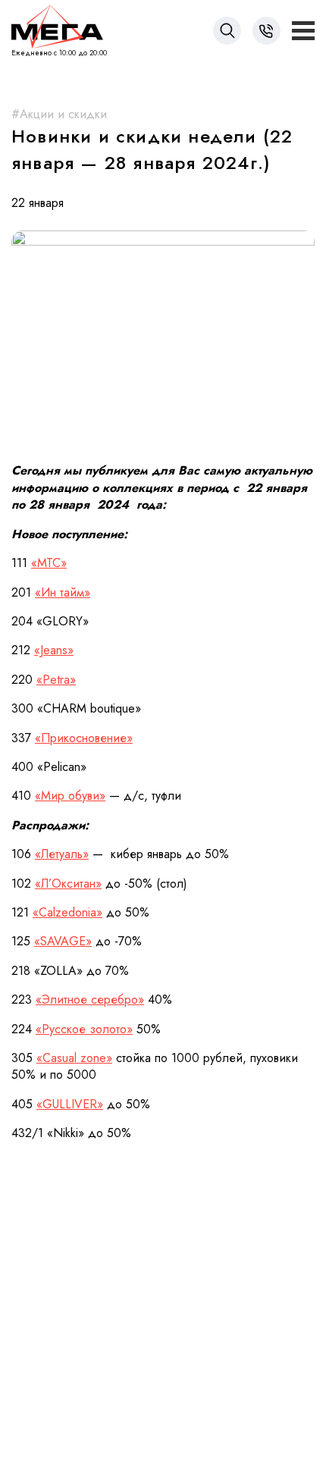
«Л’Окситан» (68, 883)
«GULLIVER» (69, 1104)
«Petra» (56, 679)
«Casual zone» (74, 1058)
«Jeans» (54, 650)
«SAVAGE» (63, 941)
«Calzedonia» (67, 912)
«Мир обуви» (70, 795)
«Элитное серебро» (90, 999)
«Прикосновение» (84, 738)
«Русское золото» (84, 1029)
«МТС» (49, 563)
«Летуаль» (62, 854)
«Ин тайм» (62, 592)
